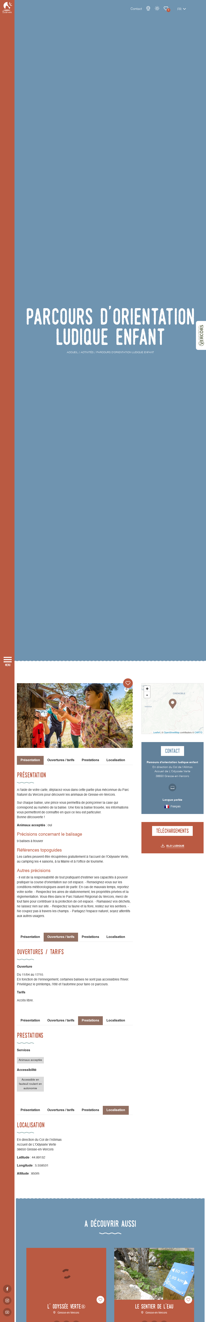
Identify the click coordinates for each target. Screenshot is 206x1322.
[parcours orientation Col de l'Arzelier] (75, 715)
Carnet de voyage (166, 8)
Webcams (148, 8)
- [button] (147, 695)
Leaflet (156, 732)
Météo (157, 8)
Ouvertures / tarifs (60, 760)
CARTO (198, 732)
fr (179, 9)
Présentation (30, 937)
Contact (136, 9)
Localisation (115, 760)
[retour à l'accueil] (7, 7)
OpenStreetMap (171, 732)
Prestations (90, 760)
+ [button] (147, 688)
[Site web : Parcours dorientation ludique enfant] (172, 787)
